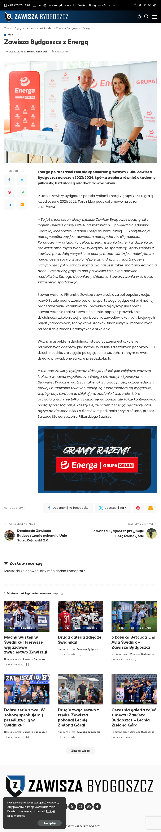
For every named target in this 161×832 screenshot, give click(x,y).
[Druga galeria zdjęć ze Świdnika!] (80, 616)
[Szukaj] (146, 16)
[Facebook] (135, 5)
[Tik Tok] (154, 5)
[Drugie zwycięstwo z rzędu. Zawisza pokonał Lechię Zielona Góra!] (80, 689)
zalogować (30, 571)
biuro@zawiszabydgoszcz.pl (55, 5)
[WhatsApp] (22, 192)
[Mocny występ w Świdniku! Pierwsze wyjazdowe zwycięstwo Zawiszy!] (26, 616)
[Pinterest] (9, 192)
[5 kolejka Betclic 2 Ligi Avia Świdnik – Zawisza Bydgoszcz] (134, 616)
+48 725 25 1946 (19, 5)
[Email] (22, 205)
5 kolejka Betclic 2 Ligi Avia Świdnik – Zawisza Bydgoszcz (134, 642)
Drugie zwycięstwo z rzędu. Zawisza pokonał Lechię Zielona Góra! (78, 717)
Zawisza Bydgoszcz (35, 659)
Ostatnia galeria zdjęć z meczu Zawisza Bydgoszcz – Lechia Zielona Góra (134, 717)
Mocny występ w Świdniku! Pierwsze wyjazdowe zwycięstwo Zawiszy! (25, 645)
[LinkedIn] (9, 205)
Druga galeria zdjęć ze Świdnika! (79, 640)
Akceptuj (50, 823)
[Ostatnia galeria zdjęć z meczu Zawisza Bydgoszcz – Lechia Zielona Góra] (134, 689)
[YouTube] (149, 5)
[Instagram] (144, 5)
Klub (10, 35)
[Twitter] (140, 5)
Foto (67, 628)
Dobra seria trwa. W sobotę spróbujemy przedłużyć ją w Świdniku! (24, 717)
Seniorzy (26, 628)
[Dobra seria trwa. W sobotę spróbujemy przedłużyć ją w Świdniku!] (26, 689)
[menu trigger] (154, 16)
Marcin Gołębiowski (36, 51)
